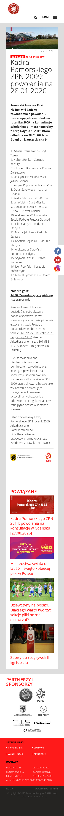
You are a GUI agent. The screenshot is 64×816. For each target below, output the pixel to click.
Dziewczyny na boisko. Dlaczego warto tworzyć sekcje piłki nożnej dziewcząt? (31, 612)
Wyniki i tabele (15, 753)
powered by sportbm (46, 788)
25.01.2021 (18, 56)
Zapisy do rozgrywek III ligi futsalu (30, 660)
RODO (9, 788)
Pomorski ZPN (15, 747)
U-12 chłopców (35, 56)
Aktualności (40, 753)
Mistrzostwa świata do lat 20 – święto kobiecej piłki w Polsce (30, 568)
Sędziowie (39, 747)
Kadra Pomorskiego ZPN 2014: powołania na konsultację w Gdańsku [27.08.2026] (31, 526)
